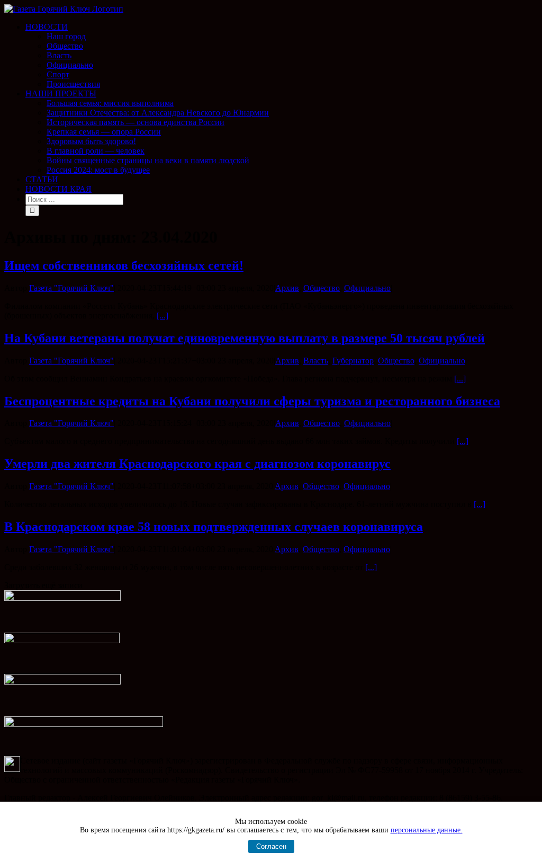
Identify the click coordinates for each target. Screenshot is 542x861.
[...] (162, 315)
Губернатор (353, 360)
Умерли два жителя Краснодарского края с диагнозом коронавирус (197, 464)
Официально (367, 287)
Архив (287, 287)
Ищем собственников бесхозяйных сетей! (123, 265)
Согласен (271, 846)
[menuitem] (281, 55)
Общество (321, 287)
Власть (315, 360)
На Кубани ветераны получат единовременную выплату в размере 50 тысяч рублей (244, 338)
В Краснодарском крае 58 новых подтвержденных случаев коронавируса (213, 527)
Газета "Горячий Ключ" (71, 287)
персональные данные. (427, 830)
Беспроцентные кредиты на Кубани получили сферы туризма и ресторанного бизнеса (252, 401)
